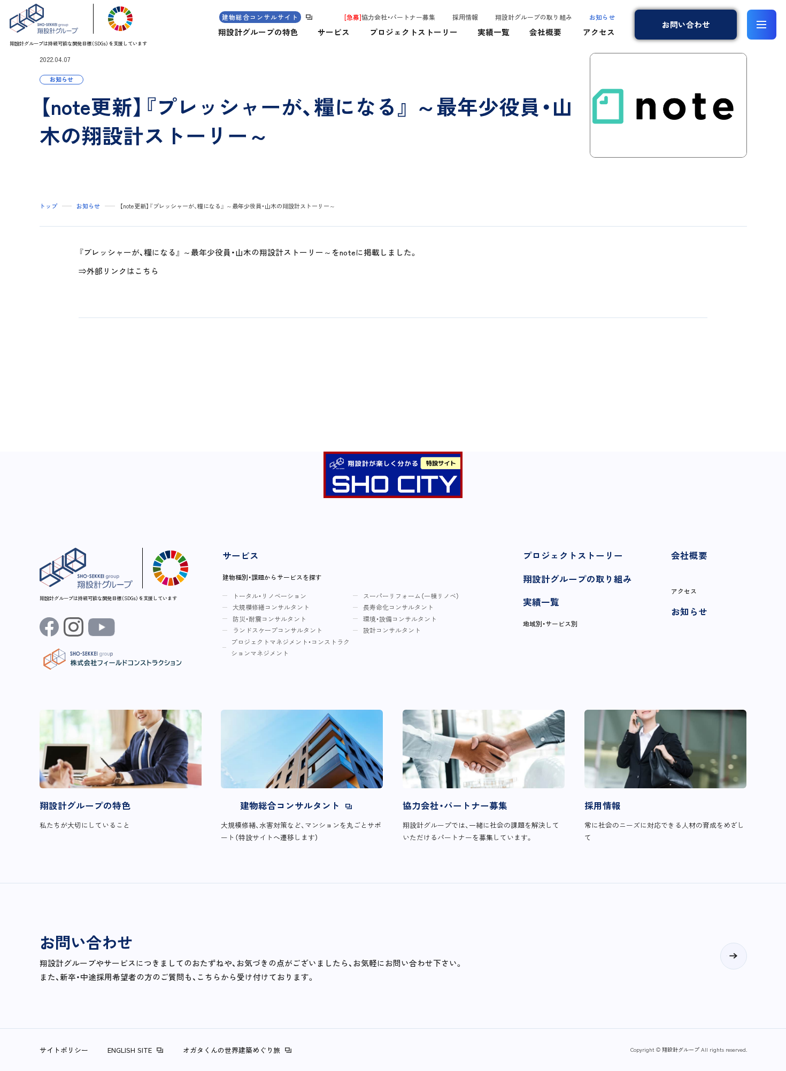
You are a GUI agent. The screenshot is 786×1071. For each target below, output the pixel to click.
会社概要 (545, 31)
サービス (334, 31)
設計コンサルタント (392, 629)
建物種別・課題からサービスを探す (272, 576)
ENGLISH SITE (129, 1050)
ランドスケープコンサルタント (277, 629)
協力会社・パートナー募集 (389, 16)
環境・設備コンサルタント (400, 618)
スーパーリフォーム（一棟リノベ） (411, 595)
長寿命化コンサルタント (398, 606)
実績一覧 (493, 31)
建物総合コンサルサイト (260, 16)
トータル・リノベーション (269, 595)
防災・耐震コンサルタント (269, 618)
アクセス (599, 31)
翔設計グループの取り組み (533, 16)
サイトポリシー (64, 1050)
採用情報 (465, 16)
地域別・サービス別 (550, 623)
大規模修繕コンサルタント (271, 606)
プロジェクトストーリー (413, 31)
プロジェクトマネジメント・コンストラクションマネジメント (290, 647)
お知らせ (602, 16)
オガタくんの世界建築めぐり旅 (231, 1050)
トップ (48, 205)
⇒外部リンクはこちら (119, 270)
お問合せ (686, 24)
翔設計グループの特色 (258, 31)
